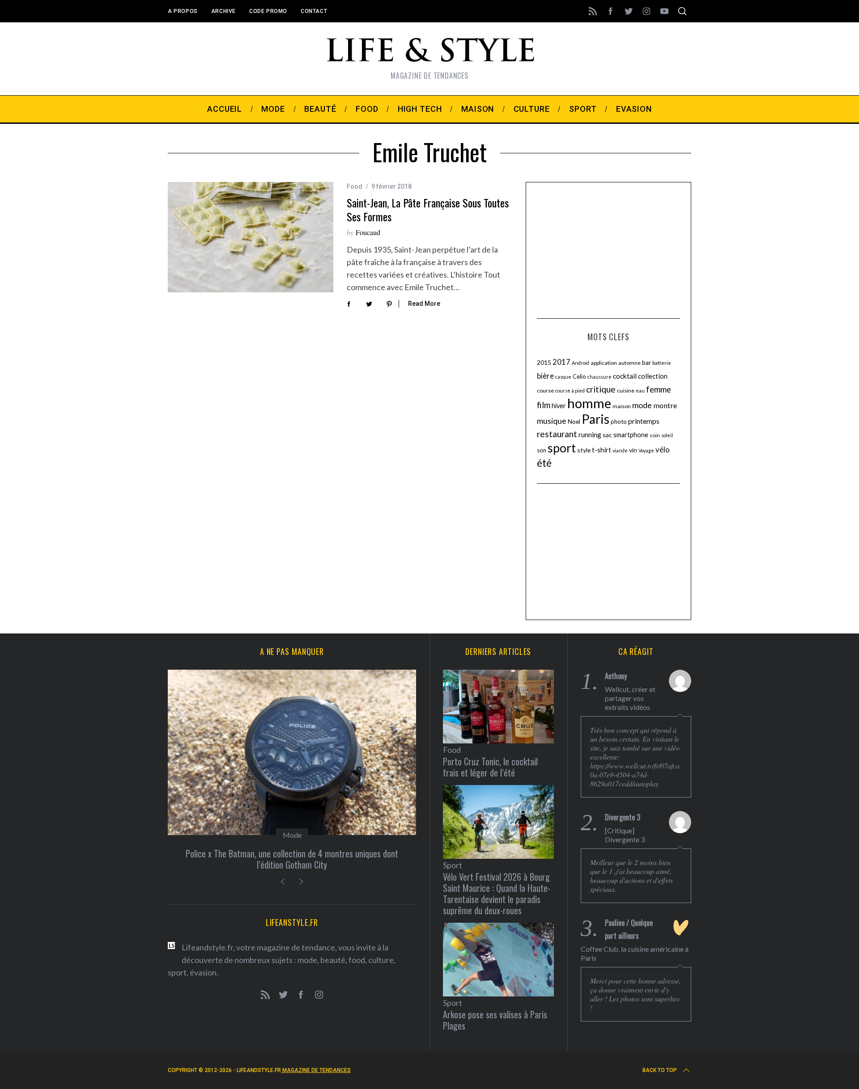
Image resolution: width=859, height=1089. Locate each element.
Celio (579, 376)
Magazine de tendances (316, 1070)
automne (629, 362)
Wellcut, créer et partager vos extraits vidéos (630, 698)
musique (551, 421)
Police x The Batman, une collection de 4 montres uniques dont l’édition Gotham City (292, 859)
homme (589, 403)
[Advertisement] (608, 249)
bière (545, 375)
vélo (662, 449)
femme (658, 389)
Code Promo (268, 11)
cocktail (625, 376)
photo (619, 421)
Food (354, 186)
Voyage (646, 450)
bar (646, 362)
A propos (183, 11)
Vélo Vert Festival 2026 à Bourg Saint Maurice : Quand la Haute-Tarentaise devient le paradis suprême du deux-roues (496, 893)
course (545, 390)
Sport (452, 865)
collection (653, 376)
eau (640, 390)
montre (665, 405)
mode (642, 405)
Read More (424, 303)
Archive (223, 11)
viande (620, 450)
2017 (561, 362)
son (541, 450)
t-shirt (601, 450)
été (544, 463)
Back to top (659, 1070)
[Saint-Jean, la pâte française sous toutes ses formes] (250, 237)
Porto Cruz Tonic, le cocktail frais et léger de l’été (490, 767)
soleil (667, 435)
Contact (314, 11)
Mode (292, 835)
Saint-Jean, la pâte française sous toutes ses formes (428, 209)
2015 (544, 362)
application (604, 362)
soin (655, 435)
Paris (595, 418)
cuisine (625, 390)
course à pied (570, 390)
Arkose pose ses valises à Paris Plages (495, 1020)
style (584, 450)
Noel (574, 421)
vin (633, 450)
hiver (559, 405)
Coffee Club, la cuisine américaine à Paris (635, 953)
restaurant (557, 434)
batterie (661, 363)
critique (601, 389)
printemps (643, 421)
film (543, 405)
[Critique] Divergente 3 (625, 835)
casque (563, 377)
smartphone (630, 435)
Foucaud (368, 232)
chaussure (599, 377)
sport (562, 448)
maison (621, 406)
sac (607, 435)
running (589, 435)
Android (580, 363)
